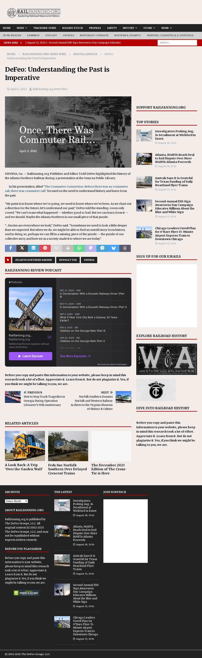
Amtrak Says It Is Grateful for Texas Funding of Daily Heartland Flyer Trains (174, 181)
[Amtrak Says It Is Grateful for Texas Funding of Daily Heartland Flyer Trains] (144, 182)
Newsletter (68, 259)
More (165, 27)
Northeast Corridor (94, 35)
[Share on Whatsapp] (79, 248)
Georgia (68, 35)
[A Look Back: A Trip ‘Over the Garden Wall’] (25, 446)
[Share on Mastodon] (90, 248)
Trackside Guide (44, 27)
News (20, 27)
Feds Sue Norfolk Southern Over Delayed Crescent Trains (67, 469)
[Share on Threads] (125, 248)
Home (7, 27)
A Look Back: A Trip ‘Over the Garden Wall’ (24, 467)
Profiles (95, 27)
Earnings (33, 35)
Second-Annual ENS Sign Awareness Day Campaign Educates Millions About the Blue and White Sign (175, 207)
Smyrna (89, 259)
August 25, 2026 (167, 189)
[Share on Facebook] (10, 248)
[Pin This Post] (45, 248)
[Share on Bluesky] (113, 248)
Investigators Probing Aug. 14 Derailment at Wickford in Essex (175, 135)
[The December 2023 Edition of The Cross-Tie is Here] (111, 446)
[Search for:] (177, 42)
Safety (112, 27)
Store (147, 27)
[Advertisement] (166, 75)
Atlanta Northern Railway (33, 259)
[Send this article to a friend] (56, 248)
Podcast (51, 35)
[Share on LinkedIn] (33, 248)
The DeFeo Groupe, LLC (20, 523)
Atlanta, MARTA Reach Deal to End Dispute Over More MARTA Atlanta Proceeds (174, 158)
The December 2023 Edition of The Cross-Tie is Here (108, 469)
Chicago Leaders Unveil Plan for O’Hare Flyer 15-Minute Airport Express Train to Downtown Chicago (175, 233)
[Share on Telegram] (102, 248)
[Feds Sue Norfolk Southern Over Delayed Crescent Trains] (68, 446)
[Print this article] (68, 248)
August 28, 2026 (167, 143)
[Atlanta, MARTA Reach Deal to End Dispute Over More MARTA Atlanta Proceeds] (144, 159)
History (128, 27)
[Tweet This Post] (22, 248)
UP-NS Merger (12, 35)
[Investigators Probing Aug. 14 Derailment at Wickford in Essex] (144, 135)
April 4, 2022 (18, 89)
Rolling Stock (72, 27)
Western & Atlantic (127, 35)
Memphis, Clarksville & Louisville (170, 35)
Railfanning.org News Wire (44, 54)
